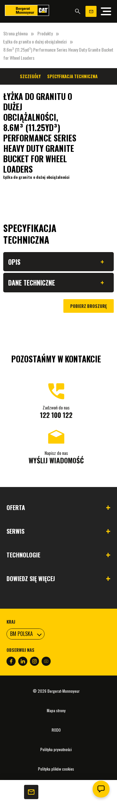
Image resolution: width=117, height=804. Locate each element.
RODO (56, 730)
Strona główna (15, 33)
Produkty (45, 33)
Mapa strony (56, 710)
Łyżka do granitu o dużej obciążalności (35, 41)
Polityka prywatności (56, 749)
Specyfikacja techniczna (72, 76)
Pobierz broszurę (88, 306)
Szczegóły (30, 76)
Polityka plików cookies (56, 769)
